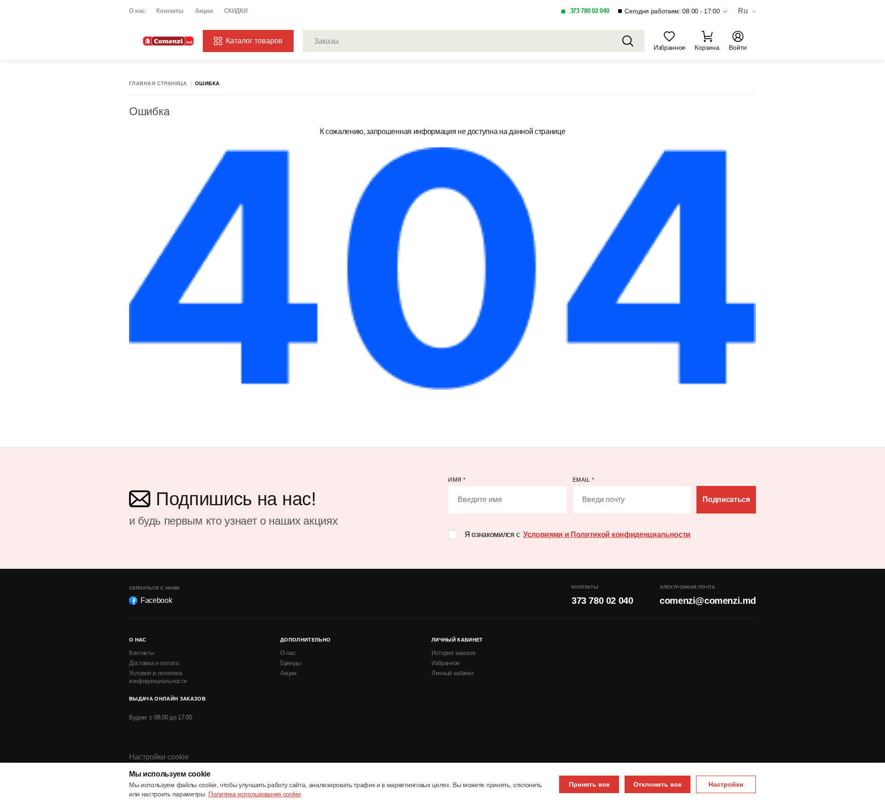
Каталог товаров (254, 41)
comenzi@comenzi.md (708, 601)
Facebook (156, 600)
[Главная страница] (168, 41)
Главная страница (158, 83)
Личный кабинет (452, 673)
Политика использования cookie (254, 794)
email (583, 480)
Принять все (589, 784)
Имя (457, 480)
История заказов (453, 652)
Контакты (169, 10)
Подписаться (725, 499)
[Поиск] (627, 41)
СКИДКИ (235, 10)
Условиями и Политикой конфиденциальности (606, 534)
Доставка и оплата (154, 663)
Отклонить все (657, 784)
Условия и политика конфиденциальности (157, 677)
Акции (203, 10)
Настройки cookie (159, 757)
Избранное (445, 663)
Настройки (725, 784)
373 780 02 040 (589, 10)
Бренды (290, 663)
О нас (137, 10)
